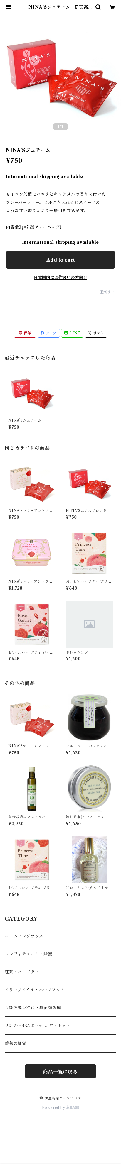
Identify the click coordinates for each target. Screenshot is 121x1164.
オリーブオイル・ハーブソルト (35, 989)
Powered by (54, 1107)
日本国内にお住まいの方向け (60, 277)
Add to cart (60, 260)
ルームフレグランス (24, 936)
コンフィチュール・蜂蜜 (28, 954)
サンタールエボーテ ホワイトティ (37, 1025)
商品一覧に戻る (60, 1072)
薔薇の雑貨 (15, 1043)
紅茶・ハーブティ (22, 971)
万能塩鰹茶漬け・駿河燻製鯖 (33, 1007)
